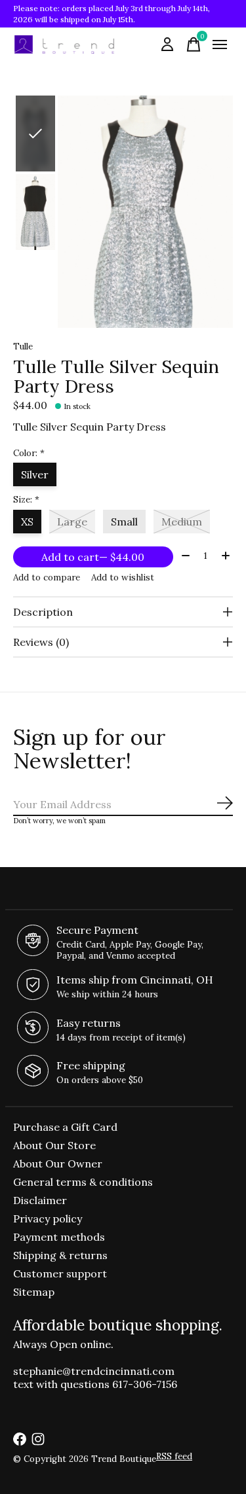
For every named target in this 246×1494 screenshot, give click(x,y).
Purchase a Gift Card (65, 1126)
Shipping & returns (60, 1255)
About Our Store (54, 1145)
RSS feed (174, 1456)
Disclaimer (40, 1200)
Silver (35, 474)
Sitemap (33, 1291)
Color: (29, 453)
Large (72, 521)
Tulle (23, 346)
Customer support (60, 1273)
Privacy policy (47, 1218)
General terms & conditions (83, 1181)
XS (27, 521)
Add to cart (92, 556)
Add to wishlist (122, 577)
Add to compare (46, 577)
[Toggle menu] (220, 44)
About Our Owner (57, 1163)
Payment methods (59, 1236)
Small (124, 521)
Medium (181, 521)
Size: (26, 499)
